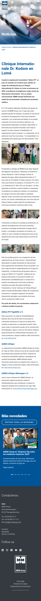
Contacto (5, 529)
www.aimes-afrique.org (12, 368)
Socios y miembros (8, 534)
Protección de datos (20, 584)
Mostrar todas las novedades (19, 422)
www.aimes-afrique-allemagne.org (25, 389)
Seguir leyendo (8, 467)
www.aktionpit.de (10, 338)
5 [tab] (25, 474)
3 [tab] (19, 474)
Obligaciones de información (20, 586)
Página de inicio (6, 47)
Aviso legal (20, 581)
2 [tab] (15, 474)
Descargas (5, 532)
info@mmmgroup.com (13, 522)
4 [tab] (22, 474)
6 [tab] (29, 474)
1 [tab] (12, 474)
